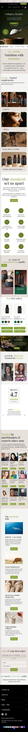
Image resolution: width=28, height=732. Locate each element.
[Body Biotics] (19, 309)
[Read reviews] (14, 396)
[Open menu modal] (2, 7)
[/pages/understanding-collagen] (14, 27)
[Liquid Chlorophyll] (7, 309)
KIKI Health (14, 720)
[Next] (25, 1)
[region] (14, 415)
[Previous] (2, 1)
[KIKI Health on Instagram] (6, 714)
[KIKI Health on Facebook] (2, 714)
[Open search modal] (22, 7)
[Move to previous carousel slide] (2, 343)
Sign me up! (14, 669)
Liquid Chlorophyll (5, 317)
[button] (7, 319)
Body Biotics (17, 317)
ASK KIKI (23, 3)
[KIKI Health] (14, 7)
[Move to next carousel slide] (26, 343)
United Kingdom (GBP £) (13, 3)
